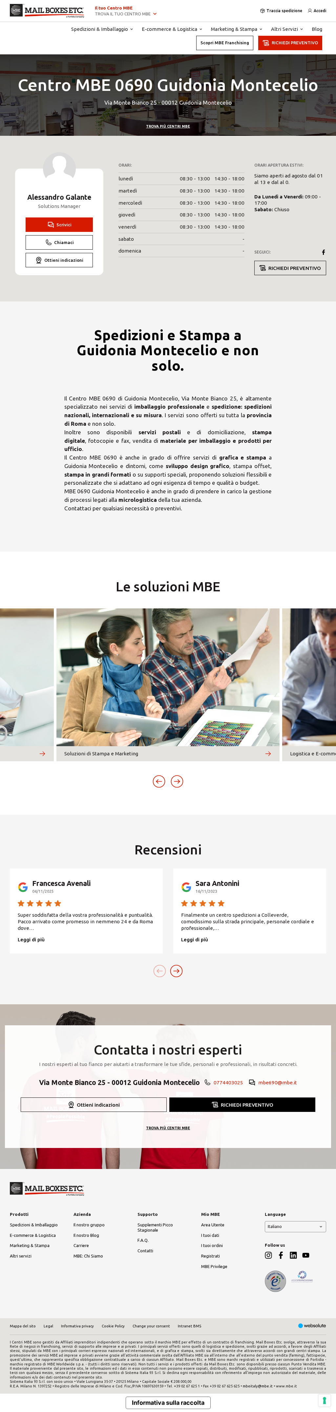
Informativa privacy (77, 1326)
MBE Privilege (214, 1266)
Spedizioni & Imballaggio (99, 29)
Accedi (320, 11)
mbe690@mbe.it (277, 1082)
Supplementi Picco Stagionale (155, 1227)
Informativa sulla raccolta (168, 1402)
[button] (159, 781)
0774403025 (228, 1082)
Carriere (81, 1245)
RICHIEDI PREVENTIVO (295, 42)
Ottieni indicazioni (63, 260)
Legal (48, 1326)
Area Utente (212, 1224)
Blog (317, 29)
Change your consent (151, 1326)
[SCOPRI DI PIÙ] (42, 753)
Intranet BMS (189, 1326)
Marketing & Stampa (234, 29)
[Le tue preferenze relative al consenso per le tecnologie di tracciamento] (324, 1400)
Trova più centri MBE (168, 126)
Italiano (275, 1226)
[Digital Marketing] (312, 1326)
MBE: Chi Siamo (88, 1256)
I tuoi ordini (212, 1245)
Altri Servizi (284, 29)
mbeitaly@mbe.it (258, 1386)
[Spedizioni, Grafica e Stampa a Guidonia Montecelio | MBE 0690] (47, 11)
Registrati (210, 1256)
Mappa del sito (23, 1326)
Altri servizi (21, 1256)
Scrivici (64, 224)
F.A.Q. (143, 1240)
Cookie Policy (113, 1326)
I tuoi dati (210, 1235)
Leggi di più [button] (31, 939)
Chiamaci (64, 242)
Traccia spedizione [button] (284, 11)
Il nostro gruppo (89, 1224)
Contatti (145, 1250)
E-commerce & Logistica (169, 29)
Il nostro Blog (86, 1235)
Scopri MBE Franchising (224, 42)
